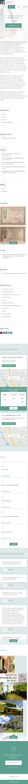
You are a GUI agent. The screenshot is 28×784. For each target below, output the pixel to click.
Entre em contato (13, 30)
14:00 (5, 400)
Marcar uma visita (13, 25)
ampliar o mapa (13, 378)
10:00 (13, 398)
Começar (4, 7)
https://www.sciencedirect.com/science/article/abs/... (14, 273)
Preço (18, 7)
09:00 (22, 398)
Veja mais (13, 243)
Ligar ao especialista (9, 365)
